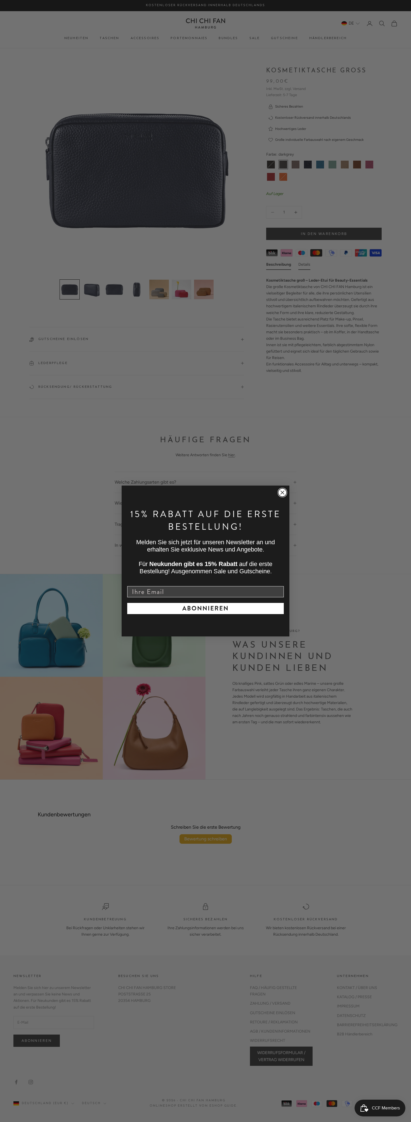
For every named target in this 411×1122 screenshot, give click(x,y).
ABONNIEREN (205, 608)
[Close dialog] (282, 492)
